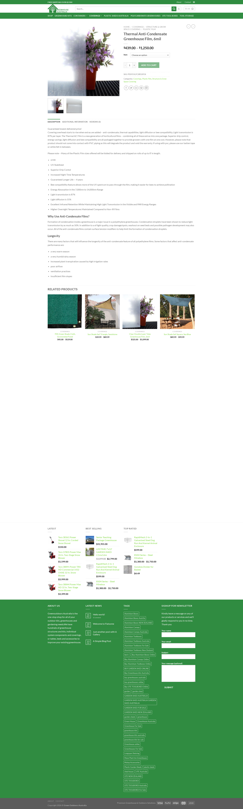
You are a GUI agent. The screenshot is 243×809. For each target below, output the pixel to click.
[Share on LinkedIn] (146, 88)
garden (127, 691)
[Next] (114, 60)
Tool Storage (187, 16)
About (178, 2)
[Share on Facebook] (126, 88)
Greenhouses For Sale (133, 749)
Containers (80, 16)
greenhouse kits (130, 730)
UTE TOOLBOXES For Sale (135, 790)
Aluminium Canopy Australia (135, 632)
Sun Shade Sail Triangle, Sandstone (102, 334)
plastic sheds (149, 767)
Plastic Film (149, 29)
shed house (128, 771)
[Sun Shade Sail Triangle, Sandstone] (102, 311)
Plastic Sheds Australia (116, 16)
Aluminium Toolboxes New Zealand (138, 650)
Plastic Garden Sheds (132, 767)
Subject (165, 652)
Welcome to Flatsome (103, 623)
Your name (166, 630)
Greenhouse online (132, 744)
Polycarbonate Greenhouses (145, 16)
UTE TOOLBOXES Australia (135, 785)
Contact (188, 2)
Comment (97, 617)
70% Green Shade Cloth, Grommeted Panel (65, 335)
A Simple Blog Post (102, 641)
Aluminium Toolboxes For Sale (136, 645)
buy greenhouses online (133, 682)
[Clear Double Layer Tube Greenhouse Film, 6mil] (139, 311)
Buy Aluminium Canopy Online (136, 659)
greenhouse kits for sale (134, 740)
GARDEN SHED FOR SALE (135, 708)
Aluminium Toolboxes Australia (136, 641)
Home (127, 27)
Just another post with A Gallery (105, 633)
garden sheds (129, 717)
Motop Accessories (132, 762)
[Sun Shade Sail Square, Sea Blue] (177, 311)
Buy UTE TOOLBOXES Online (136, 687)
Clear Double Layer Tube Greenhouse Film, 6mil (140, 335)
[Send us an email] (194, 2)
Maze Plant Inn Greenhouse (135, 758)
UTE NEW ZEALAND (133, 776)
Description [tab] (54, 122)
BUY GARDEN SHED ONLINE (136, 668)
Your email (166, 641)
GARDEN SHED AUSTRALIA (136, 696)
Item (125, 55)
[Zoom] (51, 92)
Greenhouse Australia (146, 721)
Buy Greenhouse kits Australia (136, 673)
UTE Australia (141, 771)
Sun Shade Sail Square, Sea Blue (177, 334)
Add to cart (149, 65)
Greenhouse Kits (63, 16)
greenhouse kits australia (134, 735)
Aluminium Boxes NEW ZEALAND (138, 623)
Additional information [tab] (75, 122)
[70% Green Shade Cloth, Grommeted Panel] (65, 311)
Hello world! (99, 614)
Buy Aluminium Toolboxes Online (137, 664)
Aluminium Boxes (131, 614)
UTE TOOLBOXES (131, 781)
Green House (129, 721)
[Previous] (52, 60)
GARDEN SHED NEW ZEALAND (137, 712)
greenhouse (142, 717)
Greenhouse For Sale (132, 726)
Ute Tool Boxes (170, 16)
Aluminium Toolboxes (133, 636)
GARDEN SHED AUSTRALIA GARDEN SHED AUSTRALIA (140, 701)
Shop (50, 16)
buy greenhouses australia (135, 677)
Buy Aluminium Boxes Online (143, 655)
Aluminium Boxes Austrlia (134, 618)
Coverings (94, 16)
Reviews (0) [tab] (95, 122)
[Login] (179, 9)
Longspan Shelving (131, 753)
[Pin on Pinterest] (141, 88)
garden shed (137, 691)
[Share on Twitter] (131, 88)
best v (126, 655)
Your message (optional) (172, 663)
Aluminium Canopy (132, 627)
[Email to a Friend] (136, 88)
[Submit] (174, 8)
